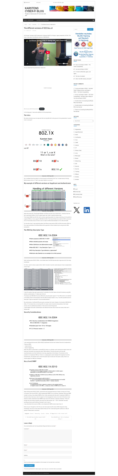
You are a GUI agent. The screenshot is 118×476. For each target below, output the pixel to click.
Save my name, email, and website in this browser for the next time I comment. (42, 462)
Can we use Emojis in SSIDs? (82, 69)
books (76, 134)
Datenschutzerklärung (43, 20)
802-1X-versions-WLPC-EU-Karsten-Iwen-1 (31, 108)
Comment (26, 428)
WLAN (62, 413)
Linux (76, 153)
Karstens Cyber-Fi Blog (34, 10)
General (31, 413)
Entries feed (77, 191)
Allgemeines (78, 129)
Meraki (76, 158)
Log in (76, 189)
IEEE (59, 413)
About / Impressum (28, 20)
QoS (76, 163)
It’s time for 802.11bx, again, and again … (49, 2)
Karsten (34, 30)
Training (77, 171)
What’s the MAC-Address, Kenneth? (83, 78)
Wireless (47, 413)
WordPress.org (78, 197)
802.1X (55, 413)
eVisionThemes (46, 473)
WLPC (66, 413)
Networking (37, 413)
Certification (78, 137)
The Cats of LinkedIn (80, 76)
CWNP (76, 142)
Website (26, 455)
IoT (76, 147)
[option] (53, 2)
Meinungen (77, 155)
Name (25, 445)
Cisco (76, 140)
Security (42, 413)
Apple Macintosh (79, 132)
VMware (77, 174)
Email (25, 450)
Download (41, 108)
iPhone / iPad (78, 150)
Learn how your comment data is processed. (52, 468)
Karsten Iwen (78, 100)
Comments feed (78, 194)
